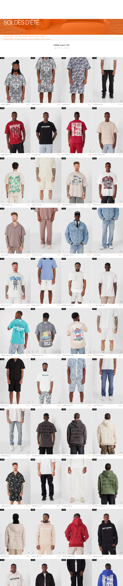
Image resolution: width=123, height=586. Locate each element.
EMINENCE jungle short (36, 85)
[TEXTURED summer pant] (46, 212)
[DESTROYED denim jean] (15, 412)
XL (65, 29)
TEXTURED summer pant (37, 236)
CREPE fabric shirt (4, 236)
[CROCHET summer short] (46, 161)
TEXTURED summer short (98, 336)
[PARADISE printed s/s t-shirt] (46, 312)
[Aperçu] (2, 82)
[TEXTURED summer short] (107, 312)
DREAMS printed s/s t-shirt (98, 135)
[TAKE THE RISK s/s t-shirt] (77, 111)
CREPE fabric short (5, 386)
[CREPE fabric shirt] (15, 212)
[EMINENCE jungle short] (46, 61)
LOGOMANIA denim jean (37, 487)
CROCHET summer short (37, 185)
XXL (67, 29)
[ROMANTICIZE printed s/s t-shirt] (77, 161)
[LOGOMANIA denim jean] (46, 463)
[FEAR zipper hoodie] (15, 513)
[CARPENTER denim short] (46, 262)
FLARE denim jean (97, 236)
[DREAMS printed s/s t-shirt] (107, 111)
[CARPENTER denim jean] (107, 61)
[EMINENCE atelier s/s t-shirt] (15, 312)
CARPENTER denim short (37, 286)
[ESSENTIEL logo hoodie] (46, 513)
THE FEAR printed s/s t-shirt (99, 286)
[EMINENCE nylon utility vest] (77, 262)
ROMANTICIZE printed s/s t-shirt (69, 185)
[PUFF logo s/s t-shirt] (46, 111)
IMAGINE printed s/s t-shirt (6, 135)
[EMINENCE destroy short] (77, 362)
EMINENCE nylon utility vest (68, 286)
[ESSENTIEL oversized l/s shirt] (46, 563)
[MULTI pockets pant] (77, 563)
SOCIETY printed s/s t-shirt (68, 336)
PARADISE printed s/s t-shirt (37, 336)
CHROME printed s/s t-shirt (6, 185)
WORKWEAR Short (66, 85)
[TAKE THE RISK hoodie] (107, 563)
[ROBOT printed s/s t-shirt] (15, 262)
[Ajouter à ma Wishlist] (29, 82)
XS (57, 29)
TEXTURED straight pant (67, 487)
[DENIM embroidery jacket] (77, 212)
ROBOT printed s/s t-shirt (6, 286)
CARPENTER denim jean (98, 85)
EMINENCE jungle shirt (5, 85)
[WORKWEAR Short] (77, 61)
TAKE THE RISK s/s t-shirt (68, 135)
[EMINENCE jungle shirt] (15, 61)
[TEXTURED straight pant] (77, 463)
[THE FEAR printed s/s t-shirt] (107, 262)
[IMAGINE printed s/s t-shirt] (15, 111)
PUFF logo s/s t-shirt (36, 135)
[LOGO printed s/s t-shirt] (46, 362)
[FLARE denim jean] (107, 212)
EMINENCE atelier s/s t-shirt (7, 336)
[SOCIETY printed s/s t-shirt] (77, 312)
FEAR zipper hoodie (5, 537)
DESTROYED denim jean (6, 436)
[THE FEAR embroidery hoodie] (77, 412)
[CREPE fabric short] (15, 362)
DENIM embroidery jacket (68, 236)
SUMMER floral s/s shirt (6, 487)
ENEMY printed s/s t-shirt (98, 185)
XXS (55, 29)
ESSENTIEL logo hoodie (36, 537)
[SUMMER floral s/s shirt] (15, 463)
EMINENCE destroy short (68, 386)
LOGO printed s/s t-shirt (37, 386)
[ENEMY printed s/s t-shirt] (107, 161)
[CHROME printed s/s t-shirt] (15, 161)
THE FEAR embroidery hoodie (68, 436)
